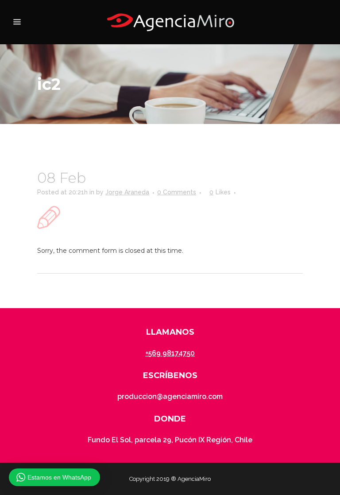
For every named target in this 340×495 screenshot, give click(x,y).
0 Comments (176, 192)
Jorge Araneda (127, 192)
